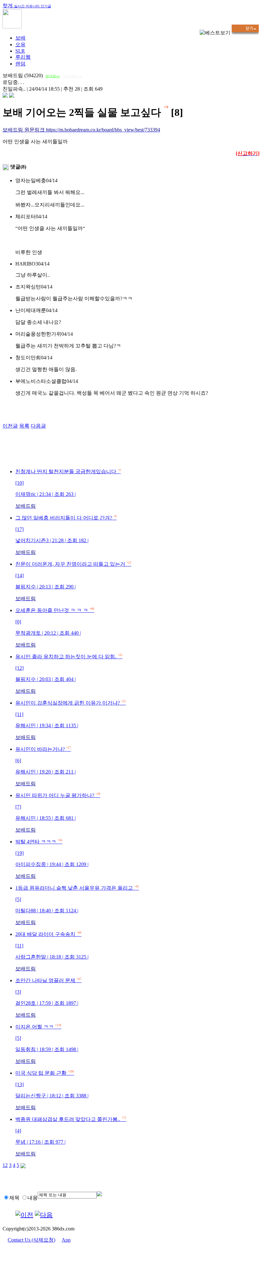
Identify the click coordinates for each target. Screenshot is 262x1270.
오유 (20, 44)
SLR (20, 51)
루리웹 (23, 57)
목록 (24, 426)
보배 (20, 38)
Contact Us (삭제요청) (31, 1240)
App (66, 1240)
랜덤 (20, 63)
